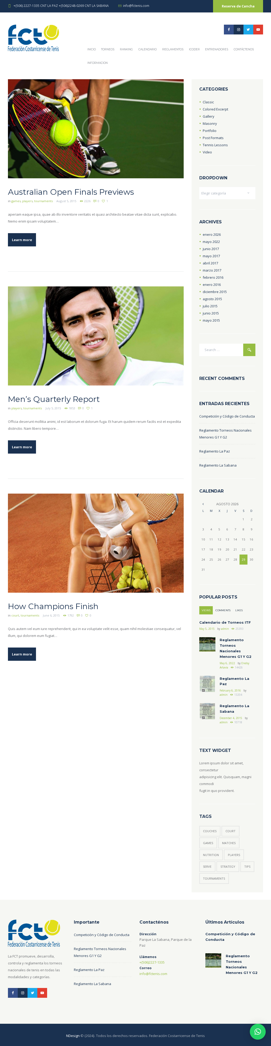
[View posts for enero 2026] (203, 504)
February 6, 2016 (230, 690)
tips (247, 866)
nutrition (211, 855)
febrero (213, 277)
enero (212, 234)
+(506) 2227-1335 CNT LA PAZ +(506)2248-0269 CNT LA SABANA (61, 5)
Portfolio (209, 130)
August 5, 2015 (66, 201)
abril (210, 263)
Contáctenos (244, 49)
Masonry (210, 123)
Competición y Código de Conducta (227, 416)
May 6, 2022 (227, 663)
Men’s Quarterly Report (54, 399)
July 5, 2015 (53, 408)
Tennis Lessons (215, 145)
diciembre (215, 291)
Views (206, 610)
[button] (258, 1032)
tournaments (43, 201)
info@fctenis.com (136, 5)
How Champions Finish (53, 606)
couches (209, 831)
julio (210, 306)
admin (225, 629)
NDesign (73, 1035)
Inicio (91, 49)
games (16, 201)
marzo (212, 270)
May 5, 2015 (207, 629)
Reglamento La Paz (214, 451)
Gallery (208, 116)
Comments (223, 610)
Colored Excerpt (215, 109)
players (27, 201)
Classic (208, 102)
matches (229, 843)
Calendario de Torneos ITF (225, 622)
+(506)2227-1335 (152, 962)
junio (211, 248)
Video (207, 152)
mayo (211, 241)
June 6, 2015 (51, 615)
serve (207, 866)
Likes (239, 610)
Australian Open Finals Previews (71, 192)
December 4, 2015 (231, 718)
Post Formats (213, 137)
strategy (227, 866)
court (15, 615)
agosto (212, 298)
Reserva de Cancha (238, 6)
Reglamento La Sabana (218, 465)
